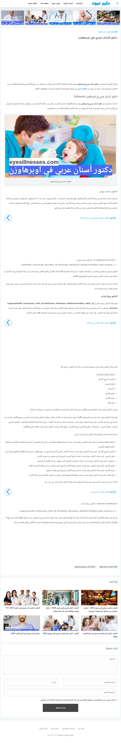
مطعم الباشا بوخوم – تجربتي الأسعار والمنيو (108, 21)
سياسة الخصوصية (68, 728)
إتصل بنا (81, 728)
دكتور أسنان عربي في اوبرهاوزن (84, 567)
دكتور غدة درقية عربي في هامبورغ (60, 21)
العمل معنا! (55, 728)
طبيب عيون (56, 3)
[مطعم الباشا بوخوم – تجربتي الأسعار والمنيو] (108, 18)
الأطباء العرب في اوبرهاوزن (108, 567)
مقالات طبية (32, 3)
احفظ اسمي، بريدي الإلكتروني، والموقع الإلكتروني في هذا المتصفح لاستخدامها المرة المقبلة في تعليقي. (77, 700)
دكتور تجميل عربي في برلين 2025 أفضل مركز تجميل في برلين (13, 20)
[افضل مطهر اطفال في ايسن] (84, 18)
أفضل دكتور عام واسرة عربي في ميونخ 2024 (36, 21)
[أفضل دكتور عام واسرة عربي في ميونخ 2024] (36, 18)
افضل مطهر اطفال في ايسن (84, 21)
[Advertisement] (60, 63)
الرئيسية (79, 3)
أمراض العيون (68, 3)
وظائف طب (44, 3)
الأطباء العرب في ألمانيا (106, 32)
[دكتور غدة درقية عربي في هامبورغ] (60, 18)
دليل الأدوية (43, 728)
